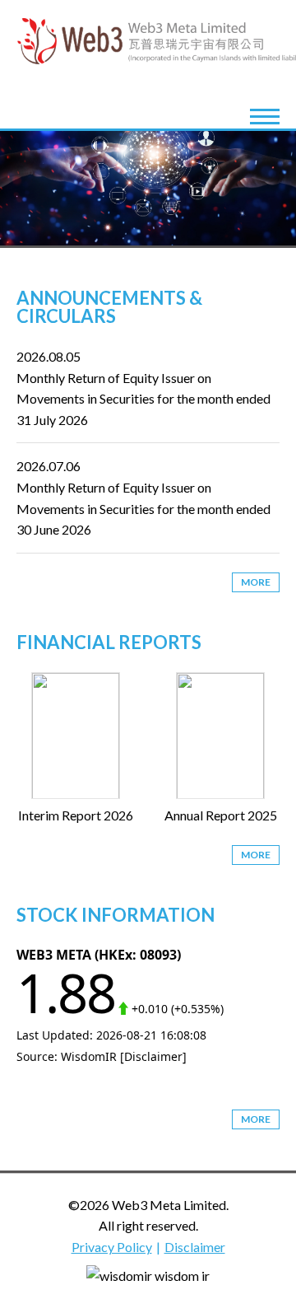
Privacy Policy (112, 1247)
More (256, 582)
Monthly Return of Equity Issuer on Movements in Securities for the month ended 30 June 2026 (143, 508)
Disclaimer (194, 1247)
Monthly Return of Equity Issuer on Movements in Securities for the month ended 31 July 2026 (143, 399)
